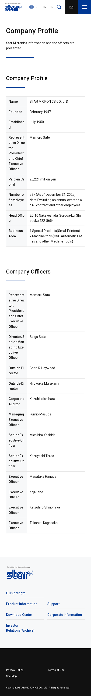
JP (37, 7)
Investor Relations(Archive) (20, 628)
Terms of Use (56, 670)
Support (53, 604)
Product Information (21, 604)
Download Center (19, 615)
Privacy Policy (14, 670)
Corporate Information (64, 615)
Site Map (11, 676)
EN (44, 7)
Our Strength (15, 593)
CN (51, 7)
